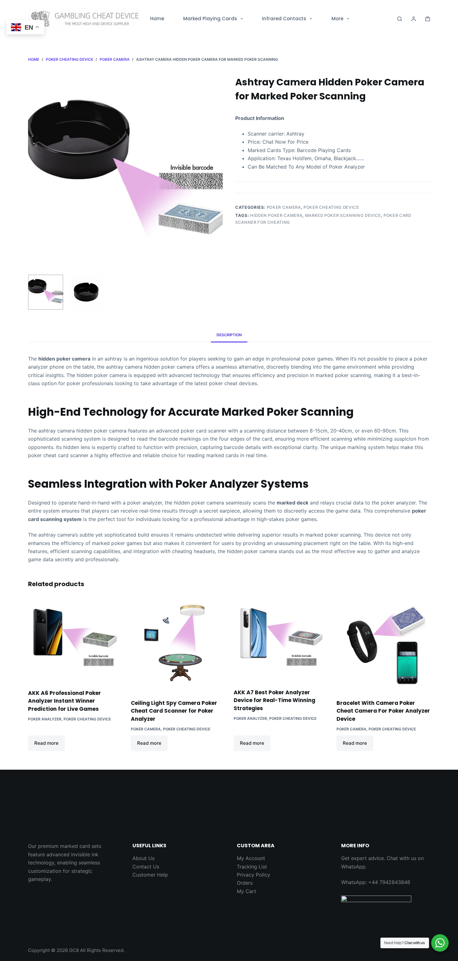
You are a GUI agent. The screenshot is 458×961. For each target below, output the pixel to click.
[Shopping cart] (427, 19)
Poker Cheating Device (331, 207)
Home (157, 18)
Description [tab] (229, 334)
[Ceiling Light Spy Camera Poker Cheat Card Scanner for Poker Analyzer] (177, 644)
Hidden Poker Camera (276, 215)
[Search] (399, 19)
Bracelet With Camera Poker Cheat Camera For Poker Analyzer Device (383, 711)
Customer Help (150, 875)
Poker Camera (284, 207)
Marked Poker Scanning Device (343, 215)
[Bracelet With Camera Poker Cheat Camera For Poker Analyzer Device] (383, 644)
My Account (251, 858)
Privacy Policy (253, 875)
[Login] (413, 19)
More (337, 18)
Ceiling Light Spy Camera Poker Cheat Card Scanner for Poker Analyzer (174, 711)
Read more (46, 743)
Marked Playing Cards (210, 18)
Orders (245, 883)
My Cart (246, 891)
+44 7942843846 (389, 882)
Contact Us (145, 866)
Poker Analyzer (44, 719)
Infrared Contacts (284, 18)
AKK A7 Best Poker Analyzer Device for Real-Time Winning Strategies (274, 700)
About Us (143, 858)
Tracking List (252, 866)
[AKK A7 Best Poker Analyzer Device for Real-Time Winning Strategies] (280, 639)
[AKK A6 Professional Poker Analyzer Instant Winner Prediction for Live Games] (75, 639)
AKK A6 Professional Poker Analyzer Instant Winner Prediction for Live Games (64, 701)
